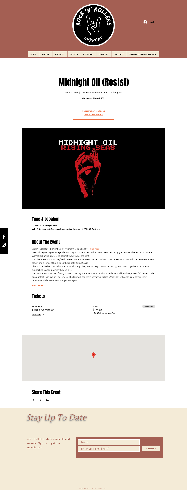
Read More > (38, 285)
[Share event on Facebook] (33, 400)
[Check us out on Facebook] (3, 236)
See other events (93, 114)
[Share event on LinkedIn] (47, 400)
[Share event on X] (40, 400)
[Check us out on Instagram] (3, 244)
